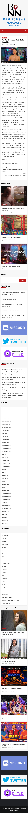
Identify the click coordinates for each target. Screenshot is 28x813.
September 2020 (6, 508)
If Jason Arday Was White (9, 299)
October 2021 (6, 499)
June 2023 (5, 475)
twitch (16, 163)
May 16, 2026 (11, 747)
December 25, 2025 (12, 268)
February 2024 (6, 463)
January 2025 (5, 442)
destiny (4, 547)
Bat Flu (4, 541)
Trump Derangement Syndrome (10, 600)
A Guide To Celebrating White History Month (12, 169)
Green (4, 566)
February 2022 (6, 487)
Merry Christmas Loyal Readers (11, 266)
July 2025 (4, 433)
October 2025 (6, 424)
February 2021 (6, 502)
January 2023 (5, 484)
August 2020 (5, 511)
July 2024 (4, 454)
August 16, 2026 (11, 663)
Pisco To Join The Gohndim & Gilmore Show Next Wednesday (14, 316)
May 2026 (5, 412)
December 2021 (6, 493)
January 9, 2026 (11, 212)
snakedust (5, 594)
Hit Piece (4, 569)
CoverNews (23, 808)
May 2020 (5, 520)
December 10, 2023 (14, 44)
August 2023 (5, 469)
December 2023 (6, 466)
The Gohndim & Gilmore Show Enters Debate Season (12, 305)
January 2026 (5, 418)
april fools (5, 535)
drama (6, 163)
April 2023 (5, 478)
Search (3, 274)
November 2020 (6, 505)
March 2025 (5, 439)
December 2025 (6, 421)
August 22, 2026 (11, 636)
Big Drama (5, 544)
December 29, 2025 (12, 240)
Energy (4, 560)
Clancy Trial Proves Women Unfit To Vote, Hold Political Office (13, 293)
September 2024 (6, 451)
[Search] (25, 31)
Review (4, 591)
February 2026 (6, 415)
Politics (4, 584)
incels (9, 163)
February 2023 (6, 481)
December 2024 (6, 445)
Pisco (3, 581)
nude (13, 163)
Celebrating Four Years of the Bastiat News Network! (15, 175)
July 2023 (4, 472)
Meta (3, 575)
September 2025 (6, 427)
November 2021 (6, 496)
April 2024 (5, 457)
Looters (4, 572)
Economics (5, 553)
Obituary (4, 578)
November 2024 (6, 448)
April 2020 (5, 523)
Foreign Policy (6, 563)
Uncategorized (6, 603)
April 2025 (5, 436)
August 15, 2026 (11, 691)
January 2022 (5, 490)
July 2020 (4, 514)
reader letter (5, 588)
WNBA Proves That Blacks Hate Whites (13, 311)
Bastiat (4, 538)
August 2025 (5, 430)
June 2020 (5, 517)
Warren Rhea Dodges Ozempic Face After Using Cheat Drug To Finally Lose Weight (13, 372)
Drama (4, 550)
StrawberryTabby (7, 597)
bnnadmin (6, 44)
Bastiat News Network (14, 21)
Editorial (4, 37)
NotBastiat (5, 387)
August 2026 (5, 409)
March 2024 (5, 460)
